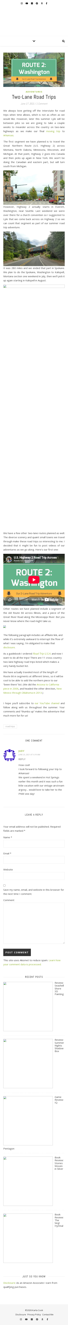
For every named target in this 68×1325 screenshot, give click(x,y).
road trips (10, 726)
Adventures (34, 91)
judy (21, 750)
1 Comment (41, 103)
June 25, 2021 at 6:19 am (29, 754)
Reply (21, 759)
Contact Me (47, 1314)
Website (8, 869)
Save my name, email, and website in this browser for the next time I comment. (33, 891)
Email (7, 853)
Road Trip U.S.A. (42, 653)
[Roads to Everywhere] (34, 21)
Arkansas (8, 135)
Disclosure (9, 1282)
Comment (8, 900)
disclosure (9, 647)
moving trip (53, 131)
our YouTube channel (47, 703)
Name (7, 837)
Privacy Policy (34, 1314)
